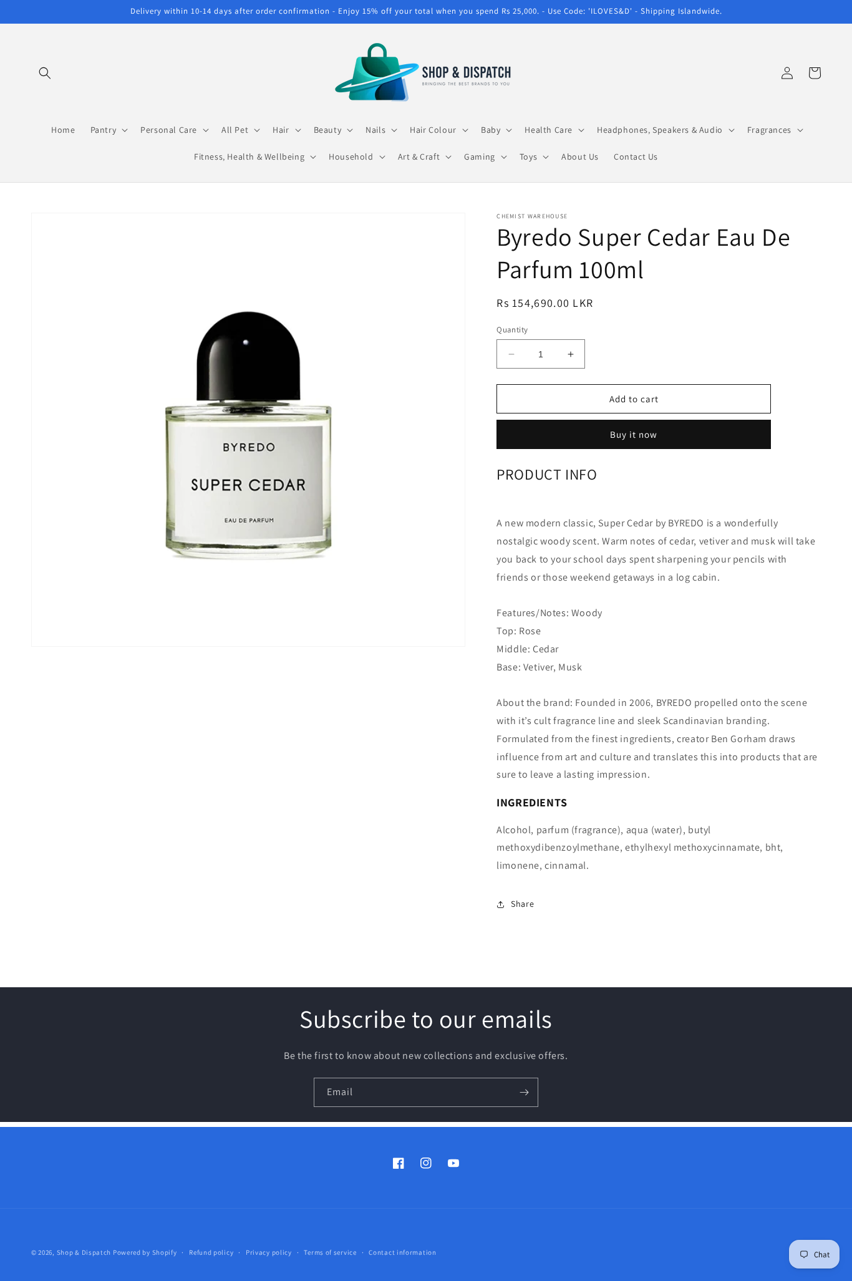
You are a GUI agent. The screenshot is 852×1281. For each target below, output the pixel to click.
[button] (45, 73)
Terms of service (330, 1252)
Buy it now (633, 434)
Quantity (512, 329)
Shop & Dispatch (84, 1252)
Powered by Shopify (145, 1252)
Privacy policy (269, 1252)
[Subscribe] (524, 1092)
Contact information (402, 1252)
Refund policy (211, 1252)
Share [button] (522, 903)
